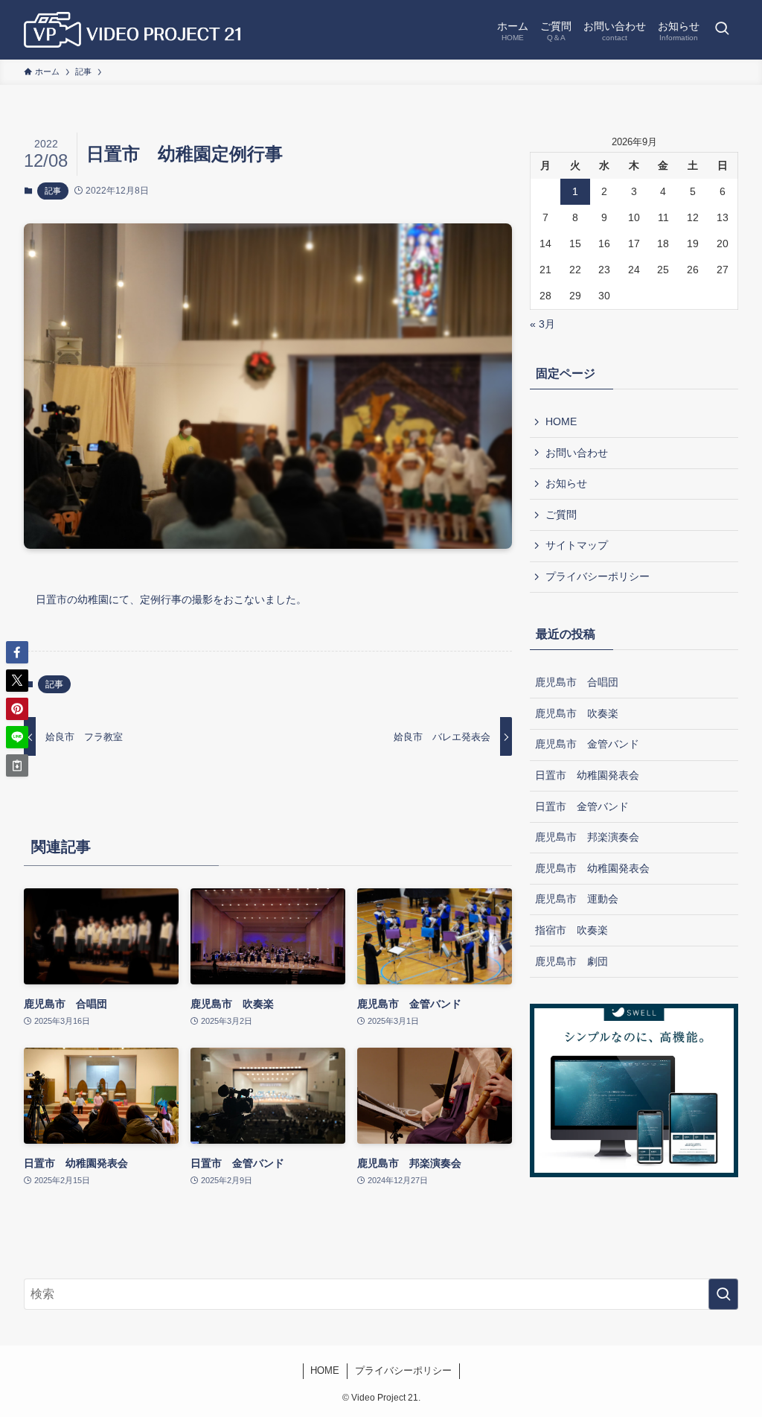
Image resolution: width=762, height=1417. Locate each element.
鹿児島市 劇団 (571, 961)
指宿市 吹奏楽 (571, 930)
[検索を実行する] (723, 1294)
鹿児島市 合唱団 (576, 682)
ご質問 (561, 514)
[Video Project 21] (132, 30)
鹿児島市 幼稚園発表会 (592, 868)
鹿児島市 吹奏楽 (576, 713)
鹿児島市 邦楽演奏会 (587, 837)
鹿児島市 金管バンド (587, 744)
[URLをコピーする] (17, 765)
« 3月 (542, 324)
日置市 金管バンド (582, 806)
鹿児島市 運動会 (576, 899)
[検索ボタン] (721, 30)
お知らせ (566, 483)
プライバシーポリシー (597, 576)
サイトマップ (576, 545)
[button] (17, 652)
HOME (561, 421)
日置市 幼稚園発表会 (587, 775)
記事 (53, 190)
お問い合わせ (576, 453)
